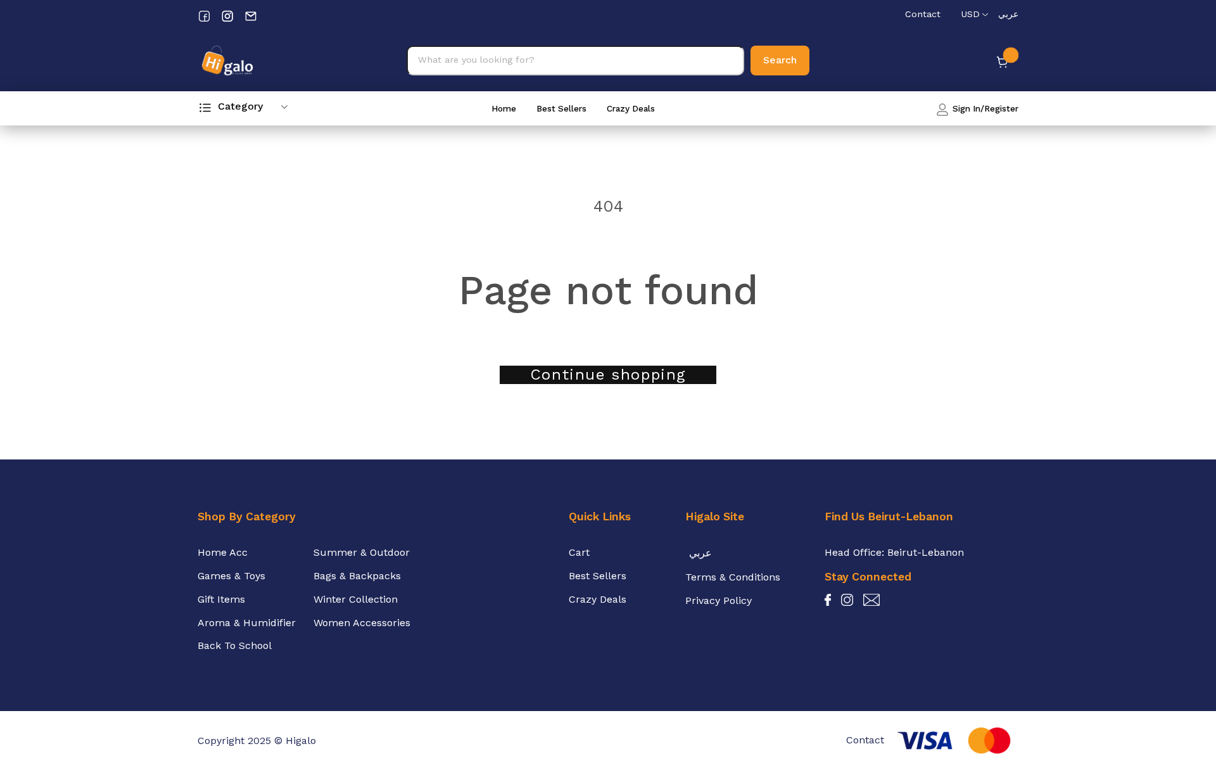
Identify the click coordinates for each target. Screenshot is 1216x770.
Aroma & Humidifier (247, 623)
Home (503, 108)
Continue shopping (608, 374)
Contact (922, 14)
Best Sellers (561, 108)
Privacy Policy (718, 600)
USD (970, 14)
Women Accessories (362, 623)
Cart (579, 552)
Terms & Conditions (732, 577)
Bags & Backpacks (357, 576)
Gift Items (221, 599)
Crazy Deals (631, 108)
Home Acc (223, 552)
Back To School (235, 645)
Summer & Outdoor (362, 552)
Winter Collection (356, 599)
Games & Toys (231, 576)
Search (780, 60)
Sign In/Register (984, 108)
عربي (1008, 14)
